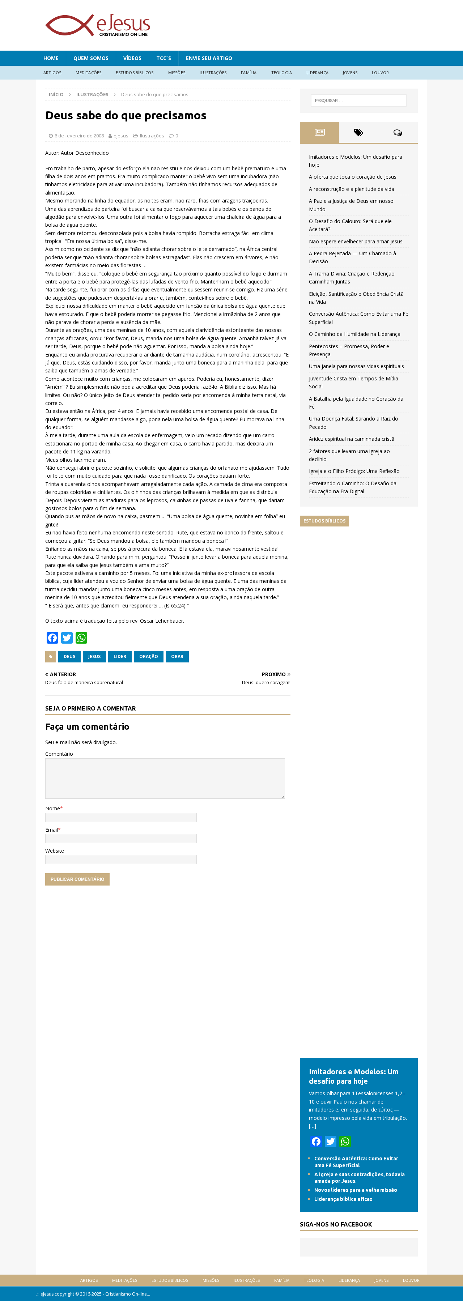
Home (51, 58)
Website (54, 850)
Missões (176, 72)
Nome (52, 808)
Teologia (281, 72)
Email (51, 829)
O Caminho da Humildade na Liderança (354, 333)
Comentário (59, 753)
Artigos (52, 72)
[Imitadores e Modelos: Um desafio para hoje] (359, 1053)
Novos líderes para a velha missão (355, 1190)
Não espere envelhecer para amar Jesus (356, 241)
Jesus (94, 656)
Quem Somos (91, 58)
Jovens (350, 72)
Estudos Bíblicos (134, 72)
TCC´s (163, 58)
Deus (69, 656)
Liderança (317, 72)
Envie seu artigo (209, 58)
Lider (120, 656)
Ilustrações (213, 72)
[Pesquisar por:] (359, 100)
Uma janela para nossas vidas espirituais (356, 366)
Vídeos (132, 58)
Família (248, 72)
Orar (177, 656)
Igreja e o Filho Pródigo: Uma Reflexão (354, 471)
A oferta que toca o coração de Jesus (352, 176)
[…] (312, 1125)
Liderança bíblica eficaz (343, 1199)
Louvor (380, 72)
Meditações (88, 72)
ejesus (121, 135)
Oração (148, 656)
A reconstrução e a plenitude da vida (351, 188)
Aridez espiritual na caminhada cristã (351, 438)
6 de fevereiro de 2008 (79, 135)
